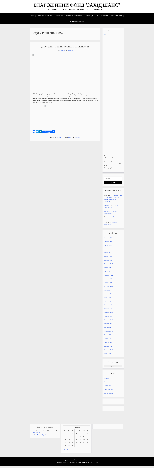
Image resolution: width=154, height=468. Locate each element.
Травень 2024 (108, 286)
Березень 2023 (108, 312)
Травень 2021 (108, 346)
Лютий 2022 (107, 335)
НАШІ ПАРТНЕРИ (102, 16)
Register (106, 378)
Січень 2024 (107, 301)
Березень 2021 (108, 350)
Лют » (69, 450)
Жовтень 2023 (108, 309)
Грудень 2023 (108, 305)
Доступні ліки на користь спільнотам (65, 46)
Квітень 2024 (108, 290)
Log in (106, 382)
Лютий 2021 (107, 353)
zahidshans (70, 50)
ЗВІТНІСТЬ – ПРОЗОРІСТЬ (74, 16)
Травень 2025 (108, 260)
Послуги (58, 137)
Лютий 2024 (107, 297)
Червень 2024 (108, 282)
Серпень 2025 (108, 249)
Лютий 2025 (107, 268)
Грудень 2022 (108, 316)
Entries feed (107, 385)
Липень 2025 (108, 253)
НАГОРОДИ (89, 16)
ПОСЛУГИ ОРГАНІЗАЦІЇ (77, 21)
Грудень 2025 (108, 241)
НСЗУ (69, 137)
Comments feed (108, 389)
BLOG (32, 16)
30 (69, 445)
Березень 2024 (108, 294)
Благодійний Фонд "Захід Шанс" (77, 5)
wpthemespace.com (92, 462)
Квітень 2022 (108, 327)
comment (77, 137)
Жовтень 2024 (108, 275)
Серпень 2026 (108, 238)
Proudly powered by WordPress (65, 462)
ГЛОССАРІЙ (59, 16)
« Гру (64, 450)
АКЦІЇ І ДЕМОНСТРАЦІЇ (44, 16)
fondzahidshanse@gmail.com (40, 435)
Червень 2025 (108, 256)
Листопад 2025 (108, 245)
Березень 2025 (108, 264)
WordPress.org (108, 393)
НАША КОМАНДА (116, 16)
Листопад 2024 (108, 271)
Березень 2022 (108, 331)
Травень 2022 (108, 323)
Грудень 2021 (108, 342)
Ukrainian (3, 467)
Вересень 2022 (108, 320)
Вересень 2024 (108, 279)
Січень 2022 (107, 338)
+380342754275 (36, 433)
